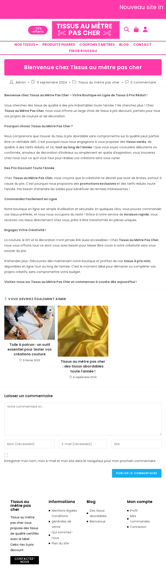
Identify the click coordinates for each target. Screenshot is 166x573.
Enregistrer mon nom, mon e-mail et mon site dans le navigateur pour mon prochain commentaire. (80, 461)
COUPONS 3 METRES (97, 44)
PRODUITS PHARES (58, 44)
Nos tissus (25, 44)
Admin (21, 82)
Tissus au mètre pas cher (99, 82)
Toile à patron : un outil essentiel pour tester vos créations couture (30, 349)
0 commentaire (143, 82)
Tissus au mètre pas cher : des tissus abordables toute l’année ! (83, 366)
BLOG (124, 44)
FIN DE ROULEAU (83, 50)
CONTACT (142, 44)
